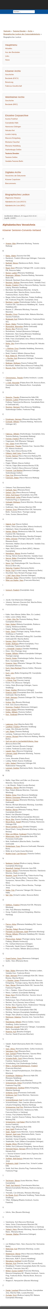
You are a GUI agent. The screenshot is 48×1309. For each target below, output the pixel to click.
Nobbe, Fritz (10, 890)
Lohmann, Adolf (11, 753)
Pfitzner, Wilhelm (12, 934)
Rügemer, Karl (11, 1032)
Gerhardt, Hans (11, 490)
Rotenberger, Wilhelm (13, 1022)
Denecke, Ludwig (12, 400)
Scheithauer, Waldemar (14, 1076)
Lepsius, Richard (12, 736)
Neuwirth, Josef (11, 875)
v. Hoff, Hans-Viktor (13, 575)
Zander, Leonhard (12, 1290)
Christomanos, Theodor (14, 378)
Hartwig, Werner (11, 531)
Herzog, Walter (11, 558)
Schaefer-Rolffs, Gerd (14, 1058)
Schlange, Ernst (12, 1093)
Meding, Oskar (11, 795)
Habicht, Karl (10, 524)
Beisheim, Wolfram (13, 283)
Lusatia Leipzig (10, 134)
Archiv (30, 31)
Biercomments (10, 183)
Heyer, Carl (10, 563)
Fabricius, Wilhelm (12, 434)
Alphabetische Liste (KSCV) (15, 202)
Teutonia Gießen (11, 157)
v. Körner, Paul (11, 680)
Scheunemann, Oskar (14, 1083)
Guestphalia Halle (11, 123)
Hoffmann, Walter (12, 578)
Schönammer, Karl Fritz (14, 1107)
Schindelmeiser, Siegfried (15, 1088)
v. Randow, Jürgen (12, 980)
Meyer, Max (10, 819)
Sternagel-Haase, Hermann (16, 1149)
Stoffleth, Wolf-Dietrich (14, 1159)
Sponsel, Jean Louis (13, 1134)
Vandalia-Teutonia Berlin (14, 161)
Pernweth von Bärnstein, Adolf (17, 932)
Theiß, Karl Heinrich (13, 1185)
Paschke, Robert (12, 929)
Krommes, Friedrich (13, 707)
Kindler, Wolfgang (12, 644)
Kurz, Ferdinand (11, 714)
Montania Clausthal (12, 142)
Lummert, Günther (12, 768)
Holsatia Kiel (10, 130)
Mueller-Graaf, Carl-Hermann (16, 854)
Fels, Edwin (10, 444)
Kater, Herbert (11, 624)
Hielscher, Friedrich (13, 568)
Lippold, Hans (11, 751)
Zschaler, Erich (11, 1295)
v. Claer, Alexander (12, 383)
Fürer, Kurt (9, 475)
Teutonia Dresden (19, 31)
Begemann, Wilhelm (13, 275)
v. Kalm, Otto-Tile (12, 619)
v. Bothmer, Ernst (12, 348)
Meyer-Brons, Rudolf (13, 822)
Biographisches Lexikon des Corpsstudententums (21, 34)
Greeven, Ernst (11, 509)
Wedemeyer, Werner (13, 1254)
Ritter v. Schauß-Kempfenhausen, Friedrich (22, 1066)
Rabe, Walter (10, 971)
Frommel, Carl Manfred (14, 470)
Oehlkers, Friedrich (13, 905)
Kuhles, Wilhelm (12, 712)
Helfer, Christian (11, 539)
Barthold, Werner (12, 263)
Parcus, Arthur (11, 924)
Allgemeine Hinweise (13, 198)
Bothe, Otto (10, 344)
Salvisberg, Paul (12, 1051)
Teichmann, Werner (13, 1181)
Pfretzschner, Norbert (13, 939)
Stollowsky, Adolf (12, 1163)
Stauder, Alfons (11, 1144)
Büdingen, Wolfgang (13, 363)
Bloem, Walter (11, 324)
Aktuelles (8, 48)
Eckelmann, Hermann (14, 419)
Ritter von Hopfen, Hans (14, 580)
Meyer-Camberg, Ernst (14, 827)
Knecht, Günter (11, 658)
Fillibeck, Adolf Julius (13, 453)
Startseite (7, 31)
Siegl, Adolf (10, 1129)
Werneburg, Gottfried (13, 1261)
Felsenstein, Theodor (13, 446)
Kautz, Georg (10, 631)
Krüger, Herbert (11, 710)
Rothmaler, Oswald (13, 1027)
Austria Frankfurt (11, 119)
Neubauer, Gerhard (12, 863)
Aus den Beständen (12, 52)
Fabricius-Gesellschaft (13, 86)
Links (7, 56)
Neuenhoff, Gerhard (13, 868)
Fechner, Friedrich (12, 439)
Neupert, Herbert (12, 871)
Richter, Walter (11, 1007)
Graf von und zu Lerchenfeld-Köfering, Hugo (22, 741)
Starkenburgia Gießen (13, 150)
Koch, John (10, 673)
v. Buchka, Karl (11, 358)
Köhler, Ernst (10, 678)
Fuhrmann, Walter (12, 478)
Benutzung (9, 82)
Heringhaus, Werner (13, 553)
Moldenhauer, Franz (13, 846)
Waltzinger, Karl (11, 1249)
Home (7, 60)
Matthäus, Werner (12, 788)
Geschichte (9, 74)
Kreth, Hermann (11, 697)
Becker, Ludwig (11, 273)
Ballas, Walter (11, 256)
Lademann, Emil (12, 724)
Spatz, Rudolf (11, 1132)
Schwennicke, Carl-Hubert (15, 1122)
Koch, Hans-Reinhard (13, 668)
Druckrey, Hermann (13, 407)
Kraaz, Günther (11, 690)
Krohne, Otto (10, 702)
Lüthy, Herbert (11, 763)
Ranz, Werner (11, 985)
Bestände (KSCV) (11, 78)
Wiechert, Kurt (11, 1263)
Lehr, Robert (10, 731)
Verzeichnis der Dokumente (15, 176)
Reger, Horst (10, 995)
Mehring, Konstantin (13, 797)
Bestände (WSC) (11, 104)
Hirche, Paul (10, 570)
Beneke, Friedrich (12, 285)
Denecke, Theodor (12, 397)
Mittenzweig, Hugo (12, 836)
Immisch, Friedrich (12, 590)
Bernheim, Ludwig (12, 302)
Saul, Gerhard (11, 1054)
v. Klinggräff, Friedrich (14, 649)
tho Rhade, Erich (12, 1195)
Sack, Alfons (10, 1049)
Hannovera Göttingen (13, 127)
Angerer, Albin (11, 243)
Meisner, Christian (12, 800)
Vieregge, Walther (12, 1234)
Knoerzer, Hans (11, 663)
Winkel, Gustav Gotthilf (14, 1271)
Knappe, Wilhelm (12, 653)
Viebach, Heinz (11, 1229)
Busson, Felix (11, 368)
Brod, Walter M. (11, 356)
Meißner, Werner (12, 810)
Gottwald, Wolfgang (13, 502)
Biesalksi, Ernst (11, 314)
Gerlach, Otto (11, 492)
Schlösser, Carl (11, 1095)
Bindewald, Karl (11, 319)
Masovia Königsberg (12, 138)
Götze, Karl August (13, 495)
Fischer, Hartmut (12, 456)
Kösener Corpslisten (12, 179)
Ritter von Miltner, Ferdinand (16, 834)
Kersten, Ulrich (11, 641)
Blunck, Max (10, 329)
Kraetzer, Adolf (11, 692)
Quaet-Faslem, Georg (14, 958)
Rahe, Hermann (11, 976)
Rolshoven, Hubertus (13, 1017)
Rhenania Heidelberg (12, 146)
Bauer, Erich (10, 268)
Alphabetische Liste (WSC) (15, 205)
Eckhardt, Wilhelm (12, 422)
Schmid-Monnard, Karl (14, 1100)
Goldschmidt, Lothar (13, 497)
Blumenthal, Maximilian (14, 326)
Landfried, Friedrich (13, 727)
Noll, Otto (9, 895)
